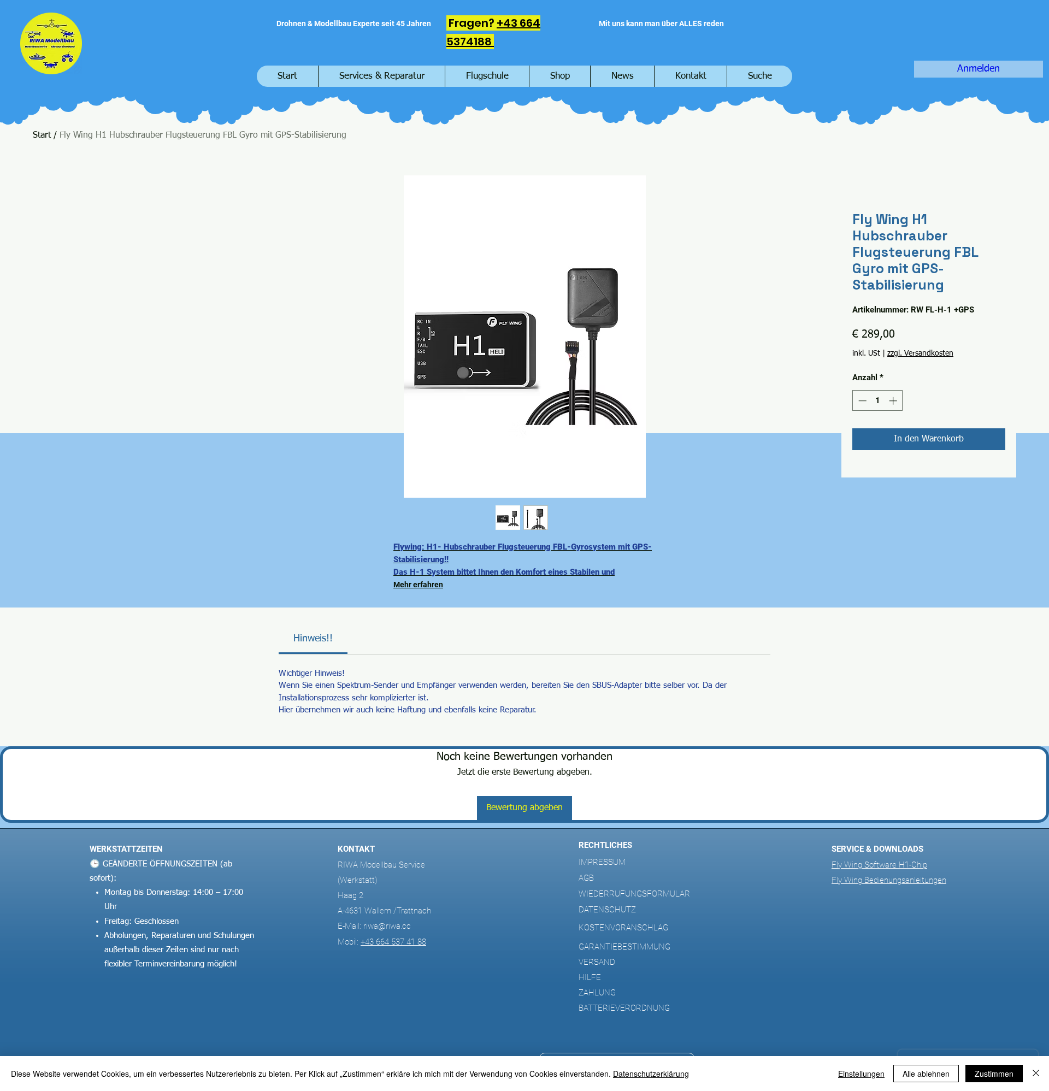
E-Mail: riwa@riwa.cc (374, 926)
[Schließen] (1035, 1073)
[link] (313, 639)
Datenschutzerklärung (651, 1073)
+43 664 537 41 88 (393, 942)
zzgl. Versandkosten (920, 353)
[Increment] (894, 401)
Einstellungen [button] (861, 1073)
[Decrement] (861, 401)
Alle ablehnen (926, 1073)
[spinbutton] (878, 401)
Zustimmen (994, 1073)
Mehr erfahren (418, 584)
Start (42, 135)
